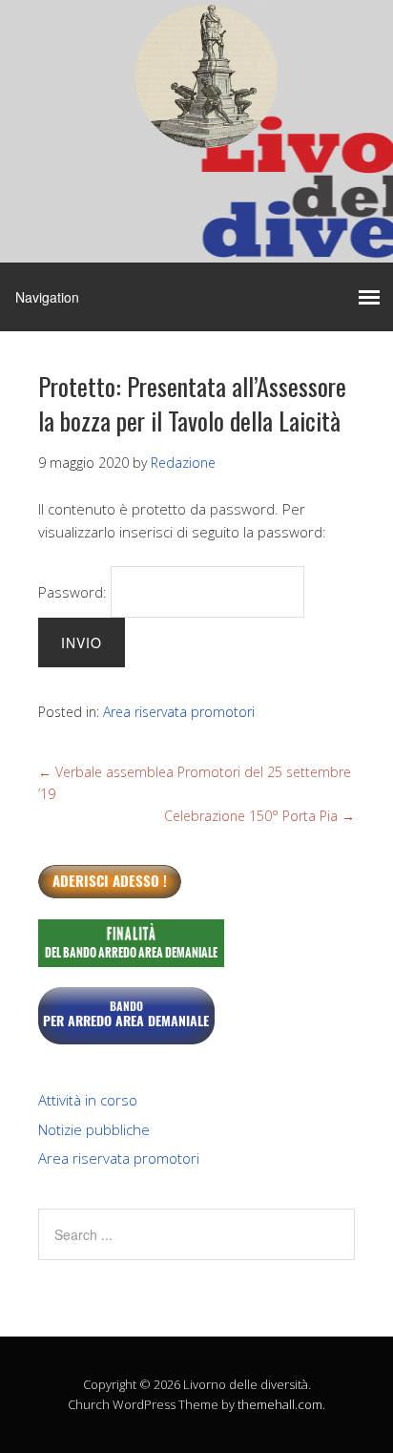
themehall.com (280, 1404)
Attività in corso (87, 1099)
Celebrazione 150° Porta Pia (259, 816)
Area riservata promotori (179, 712)
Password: (74, 591)
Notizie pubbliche (94, 1129)
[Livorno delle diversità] (206, 131)
